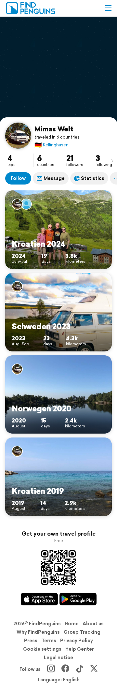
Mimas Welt (53, 129)
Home (72, 623)
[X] (94, 669)
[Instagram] (51, 669)
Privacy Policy (76, 640)
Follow (18, 178)
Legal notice (58, 657)
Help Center (79, 649)
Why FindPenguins (38, 632)
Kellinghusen (51, 145)
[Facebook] (65, 669)
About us (93, 623)
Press (30, 640)
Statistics (92, 178)
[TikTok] (80, 669)
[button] (108, 8)
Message (54, 178)
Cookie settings (42, 649)
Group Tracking (82, 632)
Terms (48, 640)
